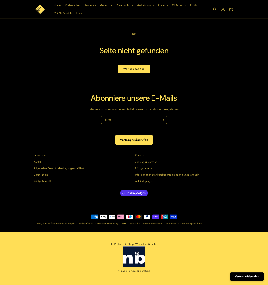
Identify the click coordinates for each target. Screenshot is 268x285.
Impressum (40, 155)
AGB (124, 223)
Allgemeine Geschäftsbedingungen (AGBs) (59, 168)
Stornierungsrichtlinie (191, 223)
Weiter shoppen (134, 69)
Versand (134, 223)
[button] (125, 5)
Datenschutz (41, 174)
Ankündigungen (144, 181)
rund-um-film (49, 223)
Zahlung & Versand (146, 162)
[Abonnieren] (163, 120)
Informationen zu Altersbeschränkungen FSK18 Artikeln (167, 174)
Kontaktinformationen (152, 223)
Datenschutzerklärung (107, 223)
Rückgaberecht (42, 181)
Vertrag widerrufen (134, 140)
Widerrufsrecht (86, 223)
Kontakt (38, 162)
